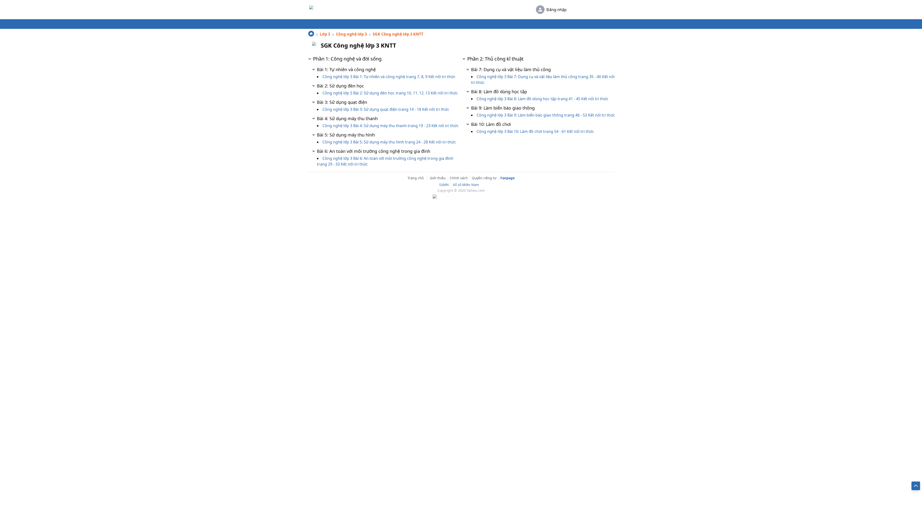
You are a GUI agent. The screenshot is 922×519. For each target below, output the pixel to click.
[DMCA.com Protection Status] (461, 197)
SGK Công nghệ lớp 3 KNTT (398, 34)
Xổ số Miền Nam (466, 184)
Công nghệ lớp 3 (351, 34)
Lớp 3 (325, 34)
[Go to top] (915, 486)
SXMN (444, 184)
